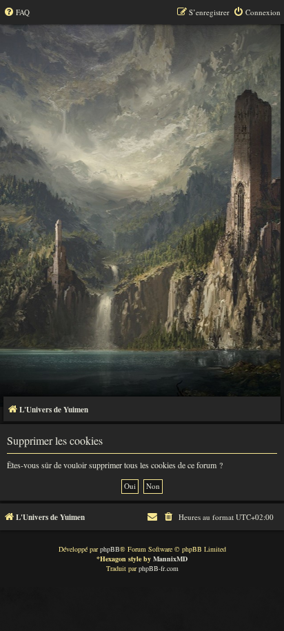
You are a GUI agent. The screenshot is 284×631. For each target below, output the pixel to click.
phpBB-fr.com (159, 568)
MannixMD (170, 558)
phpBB (110, 549)
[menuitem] (16, 12)
